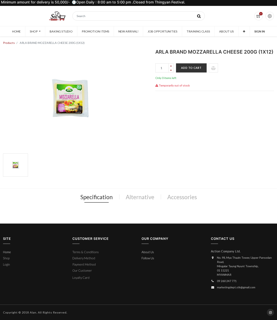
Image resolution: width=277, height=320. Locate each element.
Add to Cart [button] (191, 67)
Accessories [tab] (182, 197)
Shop (6, 258)
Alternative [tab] (140, 197)
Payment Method (84, 264)
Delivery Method (83, 258)
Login (6, 264)
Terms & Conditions (85, 252)
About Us (148, 252)
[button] (244, 31)
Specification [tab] (96, 197)
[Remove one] (171, 70)
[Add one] (171, 66)
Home (7, 252)
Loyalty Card (80, 277)
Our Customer (82, 270)
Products (9, 42)
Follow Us (148, 258)
